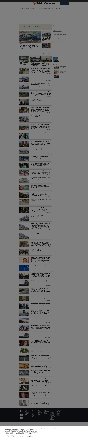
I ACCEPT (75, 430)
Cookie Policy (32, 433)
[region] (44, 432)
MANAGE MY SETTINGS (75, 433)
